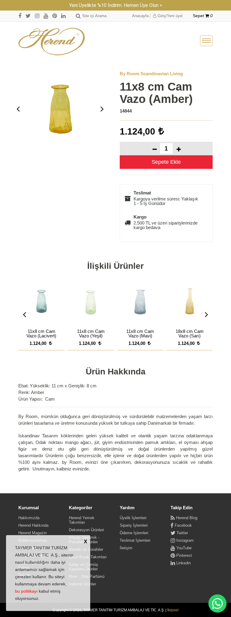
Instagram (184, 540)
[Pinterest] (54, 16)
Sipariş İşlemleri (134, 525)
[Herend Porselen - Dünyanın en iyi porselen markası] (51, 42)
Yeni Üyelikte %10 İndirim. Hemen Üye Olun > (115, 5)
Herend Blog (186, 518)
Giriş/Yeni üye (169, 16)
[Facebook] (19, 16)
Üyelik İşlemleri (133, 518)
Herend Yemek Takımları (81, 520)
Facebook (183, 525)
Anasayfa (140, 16)
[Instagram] (37, 16)
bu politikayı (26, 591)
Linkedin (183, 563)
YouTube (183, 548)
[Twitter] (28, 16)
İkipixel (173, 610)
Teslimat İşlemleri (135, 540)
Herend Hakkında (33, 525)
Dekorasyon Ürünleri (86, 530)
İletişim (126, 548)
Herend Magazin (32, 533)
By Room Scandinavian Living (151, 73)
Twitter (181, 533)
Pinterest (183, 555)
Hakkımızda (28, 518)
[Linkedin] (63, 16)
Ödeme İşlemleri (134, 533)
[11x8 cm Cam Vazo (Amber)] (60, 109)
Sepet (203, 16)
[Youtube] (46, 16)
